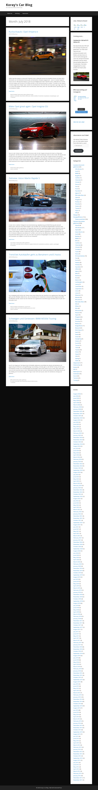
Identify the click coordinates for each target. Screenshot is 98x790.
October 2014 (77, 703)
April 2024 (76, 455)
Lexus (77, 291)
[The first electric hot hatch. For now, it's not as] (86, 103)
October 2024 (77, 442)
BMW (11, 379)
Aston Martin (13, 242)
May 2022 (76, 505)
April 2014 (76, 716)
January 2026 (77, 409)
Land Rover (78, 286)
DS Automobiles (79, 256)
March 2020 (76, 562)
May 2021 (76, 531)
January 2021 (77, 540)
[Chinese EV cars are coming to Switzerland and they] (76, 104)
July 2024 (76, 448)
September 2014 (78, 706)
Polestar (77, 319)
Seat (76, 332)
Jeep (76, 273)
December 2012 (77, 751)
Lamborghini (79, 282)
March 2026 (76, 405)
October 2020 (77, 546)
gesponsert (29, 308)
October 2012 (77, 756)
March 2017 (76, 640)
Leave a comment (14, 169)
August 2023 (77, 472)
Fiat (76, 186)
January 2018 (77, 618)
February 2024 (77, 459)
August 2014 (77, 708)
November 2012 (78, 754)
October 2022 (77, 494)
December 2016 (77, 647)
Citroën (77, 182)
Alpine (77, 230)
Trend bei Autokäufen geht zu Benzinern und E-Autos (35, 254)
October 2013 (77, 730)
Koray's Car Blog (19, 5)
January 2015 (77, 697)
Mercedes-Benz (79, 195)
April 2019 (76, 586)
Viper (76, 210)
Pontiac (77, 202)
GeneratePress (58, 787)
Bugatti (77, 175)
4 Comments (13, 245)
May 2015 (76, 688)
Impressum (25, 13)
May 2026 (76, 400)
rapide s (51, 244)
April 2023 (76, 481)
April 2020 (76, 559)
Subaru (77, 206)
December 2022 (77, 490)
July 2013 (76, 736)
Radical (77, 323)
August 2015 (77, 682)
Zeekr (76, 360)
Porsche (77, 204)
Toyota (77, 208)
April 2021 (76, 533)
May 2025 (76, 426)
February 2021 (77, 538)
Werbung (17, 13)
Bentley (77, 236)
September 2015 (78, 679)
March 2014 (76, 719)
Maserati (77, 295)
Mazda (77, 297)
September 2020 (78, 549)
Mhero (77, 306)
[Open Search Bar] (90, 13)
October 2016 (77, 651)
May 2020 (76, 557)
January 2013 (77, 749)
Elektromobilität (13, 94)
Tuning (75, 380)
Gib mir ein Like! (78, 122)
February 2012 (77, 773)
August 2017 (77, 629)
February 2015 (77, 695)
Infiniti (77, 269)
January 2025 (77, 435)
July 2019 (76, 579)
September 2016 (78, 653)
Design (75, 215)
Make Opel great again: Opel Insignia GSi (28, 106)
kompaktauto (46, 96)
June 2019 (76, 581)
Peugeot (77, 199)
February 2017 (77, 642)
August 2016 (77, 655)
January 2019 (77, 592)
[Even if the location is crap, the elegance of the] (81, 103)
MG (76, 304)
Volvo (76, 352)
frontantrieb (40, 96)
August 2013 (77, 734)
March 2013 (76, 745)
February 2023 (77, 485)
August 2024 (77, 446)
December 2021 (77, 516)
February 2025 (77, 433)
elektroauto (27, 96)
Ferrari (77, 184)
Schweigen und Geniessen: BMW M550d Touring (32, 318)
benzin (22, 244)
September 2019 (78, 575)
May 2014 (76, 714)
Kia (76, 278)
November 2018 (78, 597)
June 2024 (76, 450)
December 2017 (77, 621)
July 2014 (76, 710)
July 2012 (76, 762)
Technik (75, 378)
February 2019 (77, 590)
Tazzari (77, 345)
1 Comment (12, 97)
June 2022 (76, 503)
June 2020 (76, 555)
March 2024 (76, 457)
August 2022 (77, 498)
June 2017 (76, 634)
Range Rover (78, 326)
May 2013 (76, 741)
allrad (13, 381)
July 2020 (76, 553)
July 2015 (76, 684)
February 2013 (77, 747)
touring (35, 381)
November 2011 (78, 780)
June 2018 (76, 607)
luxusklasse (46, 244)
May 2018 (76, 610)
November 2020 (78, 544)
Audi (76, 171)
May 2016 (76, 662)
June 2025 (76, 424)
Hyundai (77, 191)
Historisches (76, 365)
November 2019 (78, 570)
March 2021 (76, 535)
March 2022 (76, 509)
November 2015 (78, 675)
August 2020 (77, 551)
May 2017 (76, 636)
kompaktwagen (53, 96)
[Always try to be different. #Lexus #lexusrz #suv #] (81, 104)
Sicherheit (76, 374)
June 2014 (76, 712)
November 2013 (78, 727)
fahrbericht (35, 244)
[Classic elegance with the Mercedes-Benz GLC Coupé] (76, 106)
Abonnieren (78, 151)
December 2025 (77, 411)
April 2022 (76, 507)
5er (11, 381)
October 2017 (77, 625)
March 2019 (76, 588)
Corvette (77, 249)
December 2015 (77, 673)
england (31, 244)
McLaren (77, 299)
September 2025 (78, 418)
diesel (29, 381)
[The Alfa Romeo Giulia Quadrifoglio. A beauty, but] (76, 103)
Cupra (77, 251)
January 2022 (77, 514)
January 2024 (77, 461)
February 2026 (77, 407)
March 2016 (76, 666)
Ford (76, 189)
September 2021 (78, 522)
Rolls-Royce (78, 330)
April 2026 (76, 402)
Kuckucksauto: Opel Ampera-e (23, 31)
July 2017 (76, 631)
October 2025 (77, 415)
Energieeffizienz (21, 306)
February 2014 (77, 721)
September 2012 (78, 758)
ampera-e (12, 96)
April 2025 (76, 429)
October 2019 (77, 573)
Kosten (75, 367)
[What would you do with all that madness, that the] (86, 106)
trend (34, 308)
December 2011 (77, 778)
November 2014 (78, 701)
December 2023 (77, 463)
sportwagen (56, 244)
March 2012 (76, 771)
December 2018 (77, 594)
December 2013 (77, 725)
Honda (77, 264)
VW (76, 212)
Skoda (77, 334)
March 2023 (76, 483)
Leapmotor (78, 288)
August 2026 (77, 394)
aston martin (13, 244)
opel (58, 96)
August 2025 (77, 420)
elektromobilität (34, 96)
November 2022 (78, 492)
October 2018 (77, 599)
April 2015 (76, 690)
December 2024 (77, 437)
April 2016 (76, 664)
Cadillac (77, 178)
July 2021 (76, 527)
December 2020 (77, 542)
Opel (32, 94)
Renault (77, 328)
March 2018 (76, 614)
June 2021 (76, 529)
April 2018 (76, 612)
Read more (11, 91)
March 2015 (76, 693)
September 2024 (78, 444)
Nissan (77, 312)
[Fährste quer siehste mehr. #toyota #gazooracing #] (81, 106)
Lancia (77, 284)
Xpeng (77, 358)
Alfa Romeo (78, 169)
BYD (76, 240)
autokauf (12, 308)
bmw (21, 381)
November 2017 (78, 623)
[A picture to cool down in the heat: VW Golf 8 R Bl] (86, 104)
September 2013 (78, 732)
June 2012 (76, 764)
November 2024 (78, 440)
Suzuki (77, 343)
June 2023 (76, 477)
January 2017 (77, 645)
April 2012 (76, 769)
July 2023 (76, 474)
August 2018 (77, 603)
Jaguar (77, 193)
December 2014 (77, 699)
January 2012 (77, 775)
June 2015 (76, 686)
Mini (76, 308)
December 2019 (77, 568)
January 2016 (77, 671)
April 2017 (76, 638)
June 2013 (76, 738)
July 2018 (76, 605)
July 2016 (76, 658)
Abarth (77, 225)
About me (9, 13)
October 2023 (77, 468)
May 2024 (76, 453)
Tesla (76, 347)
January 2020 (77, 566)
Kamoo (77, 275)
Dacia (76, 254)
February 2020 (77, 564)
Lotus (76, 293)
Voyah (77, 354)
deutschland (22, 96)
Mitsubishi (78, 310)
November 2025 (78, 413)
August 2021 (77, 525)
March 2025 (76, 431)
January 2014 (77, 723)
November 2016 (78, 649)
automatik (17, 96)
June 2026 (76, 398)
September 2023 (78, 470)
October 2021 (77, 520)
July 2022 (76, 501)
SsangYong (78, 339)
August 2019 (77, 577)
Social (75, 376)
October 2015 (77, 677)
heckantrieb (41, 244)
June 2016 (76, 660)
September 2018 (78, 601)
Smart (77, 336)
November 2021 (78, 518)
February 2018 (77, 616)
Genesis (77, 262)
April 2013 (76, 743)
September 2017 (78, 627)
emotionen (26, 244)
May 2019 (76, 583)
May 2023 (76, 479)
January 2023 (77, 488)
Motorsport (76, 371)
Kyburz (77, 280)
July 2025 (76, 422)
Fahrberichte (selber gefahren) (24, 94)
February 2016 (77, 669)
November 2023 (78, 466)
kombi (32, 381)
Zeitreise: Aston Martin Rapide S (24, 178)
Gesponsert (27, 306)
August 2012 (77, 760)
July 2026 (76, 396)
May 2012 (76, 767)
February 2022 (77, 511)
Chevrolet (78, 180)
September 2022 (78, 496)
